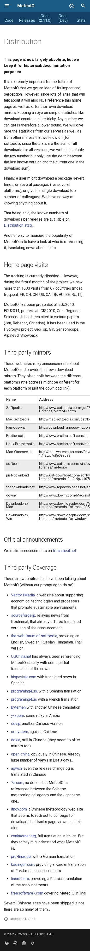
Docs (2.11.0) (45, 18)
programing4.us (24, 691)
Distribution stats (18, 225)
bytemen (18, 707)
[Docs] (24, 943)
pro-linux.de (21, 856)
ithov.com (19, 809)
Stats (81, 20)
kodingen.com (22, 864)
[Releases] (15, 943)
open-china (20, 754)
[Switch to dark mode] (72, 6)
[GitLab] (7, 943)
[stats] (32, 943)
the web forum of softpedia (34, 636)
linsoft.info (20, 878)
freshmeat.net (64, 550)
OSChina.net (21, 656)
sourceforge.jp (23, 615)
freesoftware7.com (27, 893)
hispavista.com (23, 677)
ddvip (15, 723)
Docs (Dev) (63, 18)
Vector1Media (23, 595)
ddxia (15, 740)
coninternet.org (23, 836)
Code (9, 20)
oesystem (19, 731)
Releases (27, 20)
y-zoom (17, 715)
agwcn (16, 768)
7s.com (17, 782)
